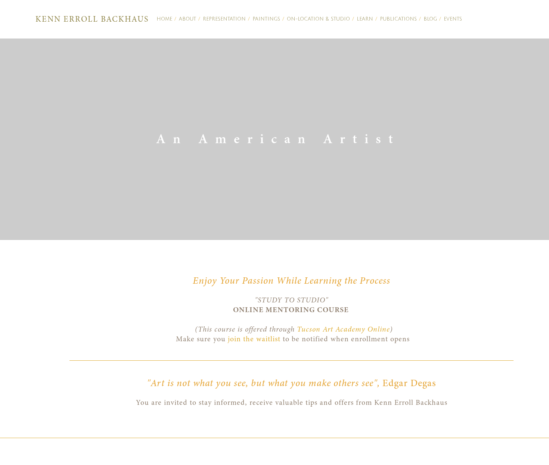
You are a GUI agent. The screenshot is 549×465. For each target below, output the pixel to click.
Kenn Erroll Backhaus (92, 19)
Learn (365, 19)
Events (453, 19)
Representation (224, 19)
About (187, 19)
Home (164, 19)
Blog (430, 19)
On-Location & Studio (318, 19)
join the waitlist (254, 339)
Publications (398, 19)
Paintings (266, 19)
